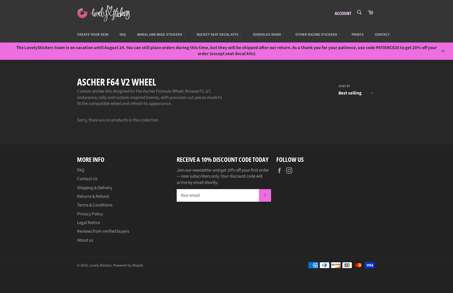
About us (85, 240)
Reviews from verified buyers (103, 231)
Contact (382, 34)
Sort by (344, 86)
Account (343, 13)
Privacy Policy (90, 214)
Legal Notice (88, 223)
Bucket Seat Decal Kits (218, 34)
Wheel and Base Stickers (160, 34)
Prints (358, 34)
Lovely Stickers (100, 265)
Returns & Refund (93, 196)
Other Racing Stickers (316, 34)
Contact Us (87, 179)
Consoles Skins (267, 34)
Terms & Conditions (94, 205)
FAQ (123, 34)
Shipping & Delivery (94, 188)
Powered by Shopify (128, 265)
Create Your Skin (92, 34)
